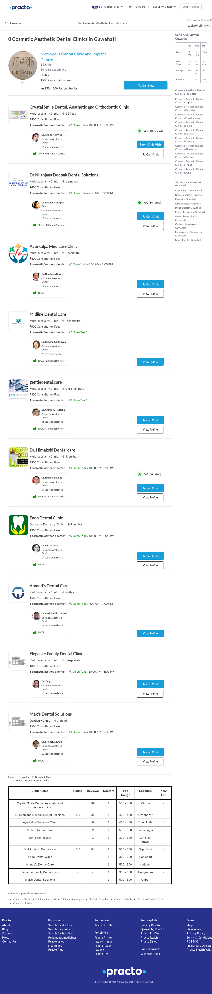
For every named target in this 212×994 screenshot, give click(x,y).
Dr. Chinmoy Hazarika (53, 409)
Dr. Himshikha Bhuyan (53, 341)
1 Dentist (46, 64)
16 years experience (53, 69)
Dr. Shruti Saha (49, 545)
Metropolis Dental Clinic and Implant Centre (73, 56)
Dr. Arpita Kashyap (51, 134)
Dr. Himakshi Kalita (51, 477)
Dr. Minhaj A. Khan (51, 741)
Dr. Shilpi (46, 681)
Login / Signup (191, 6)
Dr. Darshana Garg (51, 273)
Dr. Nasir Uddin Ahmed (54, 613)
